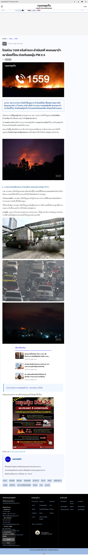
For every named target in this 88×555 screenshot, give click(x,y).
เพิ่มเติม (5, 536)
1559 (41, 485)
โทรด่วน (35, 485)
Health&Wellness (44, 509)
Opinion (52, 513)
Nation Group (71, 502)
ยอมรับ (8, 539)
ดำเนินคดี (11, 480)
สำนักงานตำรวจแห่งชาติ (17, 452)
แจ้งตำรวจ (12, 485)
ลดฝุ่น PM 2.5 (57, 480)
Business (52, 501)
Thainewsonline (64, 509)
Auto (51, 505)
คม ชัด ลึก (80, 501)
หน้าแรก (4, 39)
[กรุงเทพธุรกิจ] (44, 6)
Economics (35, 501)
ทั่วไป (16, 39)
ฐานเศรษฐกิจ (81, 509)
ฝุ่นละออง (19, 480)
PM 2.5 (43, 480)
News (10, 39)
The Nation (63, 501)
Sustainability (43, 505)
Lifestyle (34, 513)
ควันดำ (49, 480)
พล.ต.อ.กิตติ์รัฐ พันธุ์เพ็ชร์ (24, 485)
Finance (41, 501)
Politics (51, 509)
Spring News (81, 506)
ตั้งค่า (8, 543)
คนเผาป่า (47, 485)
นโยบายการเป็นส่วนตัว (43, 518)
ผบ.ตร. (5, 480)
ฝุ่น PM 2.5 (36, 480)
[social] (74, 2)
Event (33, 517)
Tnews (71, 509)
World (33, 509)
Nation (71, 506)
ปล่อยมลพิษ (27, 480)
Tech (33, 505)
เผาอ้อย (5, 485)
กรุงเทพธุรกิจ (63, 506)
